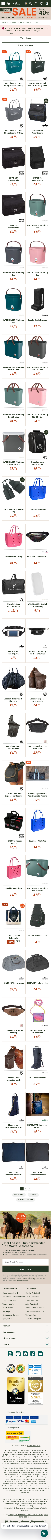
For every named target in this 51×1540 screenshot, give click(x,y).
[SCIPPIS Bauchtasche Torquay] (13, 1010)
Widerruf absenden (37, 1521)
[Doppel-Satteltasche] (37, 915)
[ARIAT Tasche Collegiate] (13, 915)
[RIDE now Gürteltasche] (37, 536)
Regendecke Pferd (9, 1300)
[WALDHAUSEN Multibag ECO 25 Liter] (13, 347)
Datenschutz (25, 1521)
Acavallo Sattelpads (33, 1318)
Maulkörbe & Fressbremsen (13, 1296)
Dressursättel (7, 1307)
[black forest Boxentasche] (37, 110)
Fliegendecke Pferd (10, 1293)
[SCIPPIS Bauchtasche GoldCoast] (37, 726)
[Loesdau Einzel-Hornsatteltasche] (13, 1057)
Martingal (6, 1311)
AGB (6, 1521)
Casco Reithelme (32, 1296)
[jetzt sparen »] (25, 18)
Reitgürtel (19, 1195)
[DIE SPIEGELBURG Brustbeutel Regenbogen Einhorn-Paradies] (37, 1010)
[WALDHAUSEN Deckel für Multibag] (37, 583)
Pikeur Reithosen (32, 1300)
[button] (3, 3)
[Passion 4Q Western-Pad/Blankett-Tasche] (37, 773)
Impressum (14, 1521)
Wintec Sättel (31, 1315)
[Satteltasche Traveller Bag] (13, 489)
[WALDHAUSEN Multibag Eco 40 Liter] (37, 868)
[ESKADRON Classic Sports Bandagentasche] (13, 820)
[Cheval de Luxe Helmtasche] (37, 441)
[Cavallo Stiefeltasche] (37, 299)
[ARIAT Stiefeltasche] (37, 1057)
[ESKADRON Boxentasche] (13, 157)
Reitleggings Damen (10, 1315)
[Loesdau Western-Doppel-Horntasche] (13, 773)
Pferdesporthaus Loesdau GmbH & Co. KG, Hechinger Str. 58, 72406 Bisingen (28, 1516)
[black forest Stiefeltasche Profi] (13, 1104)
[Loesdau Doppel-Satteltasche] (37, 678)
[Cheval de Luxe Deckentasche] (13, 583)
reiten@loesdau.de (33, 1446)
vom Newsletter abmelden (21, 1280)
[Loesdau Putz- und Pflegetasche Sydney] (13, 63)
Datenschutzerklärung (28, 1278)
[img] (47, 4)
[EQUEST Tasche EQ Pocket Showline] (37, 631)
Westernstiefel (8, 1304)
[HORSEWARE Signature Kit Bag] (37, 1104)
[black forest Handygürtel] (13, 631)
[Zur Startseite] (13, 3)
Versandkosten (32, 1499)
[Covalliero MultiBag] (37, 489)
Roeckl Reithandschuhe (35, 1311)
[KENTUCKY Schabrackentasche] (13, 1152)
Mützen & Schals (25, 1200)
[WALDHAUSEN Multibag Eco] (37, 205)
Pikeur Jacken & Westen (35, 1307)
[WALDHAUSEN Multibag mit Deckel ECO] (13, 441)
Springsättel (7, 1318)
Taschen (33, 1195)
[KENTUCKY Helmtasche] (13, 962)
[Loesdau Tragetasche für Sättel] (13, 678)
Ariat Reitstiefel (32, 1304)
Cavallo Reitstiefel (33, 1293)
